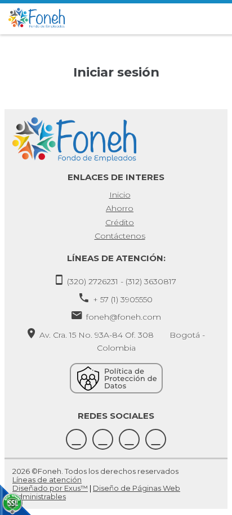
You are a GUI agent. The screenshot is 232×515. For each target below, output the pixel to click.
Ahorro (119, 208)
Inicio (120, 195)
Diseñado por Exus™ (50, 487)
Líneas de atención (47, 479)
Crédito (119, 222)
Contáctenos (120, 236)
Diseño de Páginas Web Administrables (96, 492)
